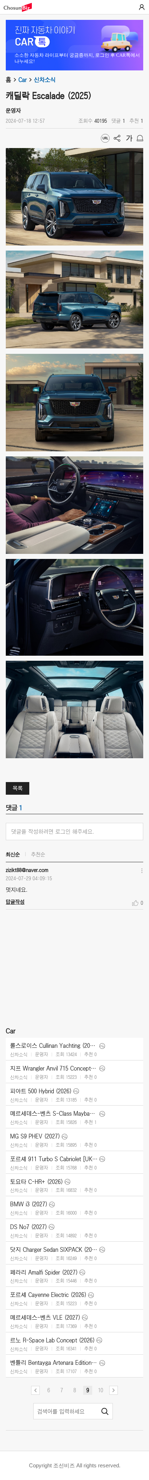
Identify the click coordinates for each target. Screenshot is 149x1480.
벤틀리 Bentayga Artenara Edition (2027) (54, 1362)
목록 (18, 788)
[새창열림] (21, 7)
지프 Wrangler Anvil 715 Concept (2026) (54, 1068)
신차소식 (45, 79)
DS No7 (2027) (28, 1227)
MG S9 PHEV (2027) (35, 1136)
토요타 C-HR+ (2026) (36, 1181)
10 (100, 1390)
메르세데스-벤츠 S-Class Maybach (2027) (54, 1113)
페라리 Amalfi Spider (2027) (44, 1272)
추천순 (38, 854)
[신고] (140, 138)
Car (22, 79)
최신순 (13, 854)
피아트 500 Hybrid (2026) (41, 1091)
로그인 (141, 7)
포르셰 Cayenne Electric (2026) (48, 1294)
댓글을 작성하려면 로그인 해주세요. (52, 831)
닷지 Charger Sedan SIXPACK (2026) (54, 1249)
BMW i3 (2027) (28, 1204)
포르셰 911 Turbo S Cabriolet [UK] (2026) (54, 1159)
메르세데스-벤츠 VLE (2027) (45, 1317)
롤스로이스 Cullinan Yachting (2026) (54, 1045)
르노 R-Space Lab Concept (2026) (52, 1340)
